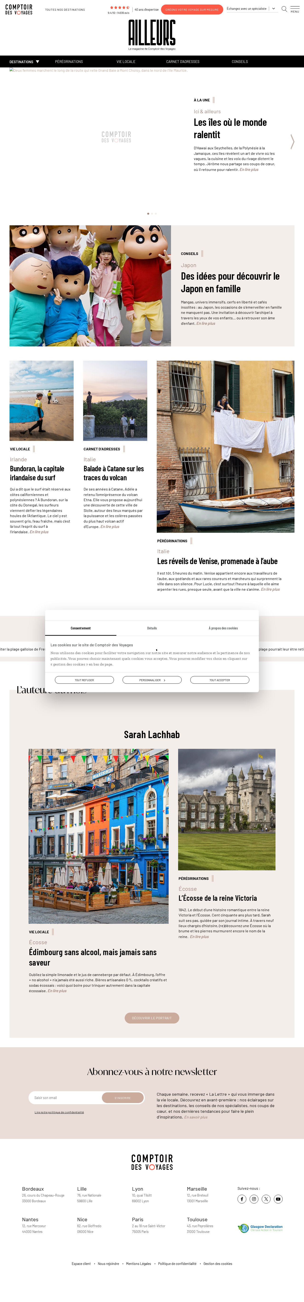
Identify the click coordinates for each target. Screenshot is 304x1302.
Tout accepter (219, 680)
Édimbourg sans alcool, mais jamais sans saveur (93, 957)
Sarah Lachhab (152, 734)
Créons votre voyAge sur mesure (192, 9)
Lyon (137, 1188)
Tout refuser (84, 680)
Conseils (240, 61)
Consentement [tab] (81, 628)
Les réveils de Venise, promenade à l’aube (217, 561)
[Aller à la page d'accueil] (21, 9)
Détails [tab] (152, 628)
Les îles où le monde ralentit (230, 128)
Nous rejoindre (108, 1264)
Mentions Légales (138, 1264)
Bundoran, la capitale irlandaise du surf (37, 473)
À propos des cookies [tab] (223, 628)
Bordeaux (33, 1188)
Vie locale (126, 61)
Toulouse (197, 1219)
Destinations (21, 62)
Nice (82, 1219)
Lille (82, 1188)
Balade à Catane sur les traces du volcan (114, 473)
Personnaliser (150, 680)
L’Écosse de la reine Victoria (218, 897)
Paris (137, 1219)
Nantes (30, 1219)
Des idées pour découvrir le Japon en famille (230, 281)
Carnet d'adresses (183, 61)
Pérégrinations (69, 61)
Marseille (197, 1188)
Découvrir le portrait (152, 1018)
